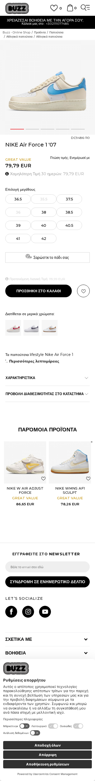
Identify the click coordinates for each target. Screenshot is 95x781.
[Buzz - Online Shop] (17, 8)
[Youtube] (45, 612)
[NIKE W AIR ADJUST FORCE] (25, 462)
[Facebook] (11, 612)
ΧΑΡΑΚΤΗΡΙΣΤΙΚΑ (20, 378)
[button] (83, 291)
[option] (47, 87)
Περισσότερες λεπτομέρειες (34, 361)
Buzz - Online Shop (16, 32)
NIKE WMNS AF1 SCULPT (70, 490)
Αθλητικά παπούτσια (19, 36)
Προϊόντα (40, 32)
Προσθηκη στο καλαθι (38, 291)
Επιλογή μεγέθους (20, 189)
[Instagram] (28, 612)
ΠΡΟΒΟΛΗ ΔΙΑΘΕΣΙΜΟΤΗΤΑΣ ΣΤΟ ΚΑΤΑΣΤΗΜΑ (45, 394)
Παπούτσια (56, 32)
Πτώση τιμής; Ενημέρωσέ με (70, 158)
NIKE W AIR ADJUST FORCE (25, 490)
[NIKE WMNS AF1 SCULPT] (70, 462)
